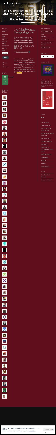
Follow (5, 57)
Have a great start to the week (46, 43)
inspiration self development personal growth (47, 149)
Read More (19, 73)
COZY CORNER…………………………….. (48, 35)
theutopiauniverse (12, 3)
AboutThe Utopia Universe (45, 176)
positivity (26, 42)
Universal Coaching (46, 179)
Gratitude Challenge (46, 141)
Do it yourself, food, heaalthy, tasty (46, 129)
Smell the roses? (45, 47)
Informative (30, 39)
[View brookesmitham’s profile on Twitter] (43, 117)
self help (31, 42)
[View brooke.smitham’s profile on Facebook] (41, 117)
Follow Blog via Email (5, 30)
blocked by (5, 80)
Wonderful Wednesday (47, 31)
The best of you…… (46, 39)
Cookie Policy (32, 431)
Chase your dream (24, 37)
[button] (45, 67)
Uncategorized (45, 166)
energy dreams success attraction (47, 134)
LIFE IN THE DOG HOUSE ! (24, 47)
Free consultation (46, 138)
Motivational (21, 42)
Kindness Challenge (46, 154)
